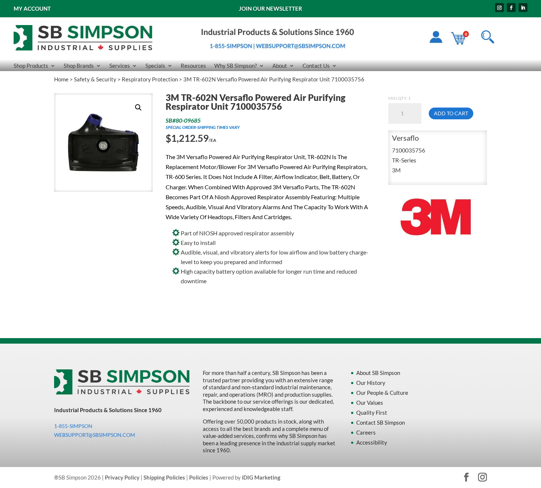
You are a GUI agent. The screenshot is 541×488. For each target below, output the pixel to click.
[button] (138, 107)
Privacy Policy (122, 477)
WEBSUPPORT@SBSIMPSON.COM (94, 435)
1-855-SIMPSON (73, 426)
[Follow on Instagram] (499, 7)
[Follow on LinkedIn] (523, 7)
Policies (198, 477)
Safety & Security (95, 79)
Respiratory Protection (150, 79)
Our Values (369, 402)
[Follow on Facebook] (511, 7)
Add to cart (451, 113)
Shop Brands (79, 66)
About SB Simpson (378, 372)
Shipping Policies (164, 477)
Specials (155, 66)
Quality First (371, 412)
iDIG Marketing (261, 477)
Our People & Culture (382, 392)
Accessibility (371, 442)
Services (119, 66)
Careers (366, 432)
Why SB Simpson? (235, 66)
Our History (370, 382)
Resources (193, 66)
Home (61, 79)
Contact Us (316, 66)
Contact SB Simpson (380, 422)
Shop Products (31, 66)
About (279, 66)
